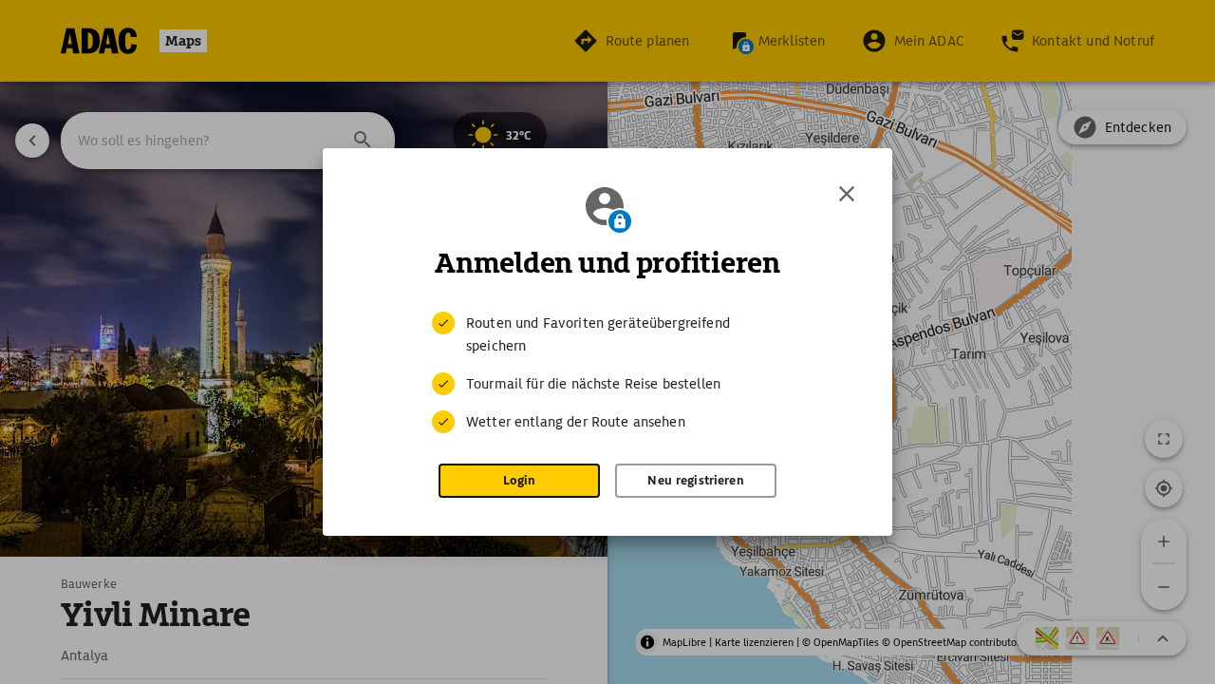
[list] (607, 372)
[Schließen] (846, 194)
